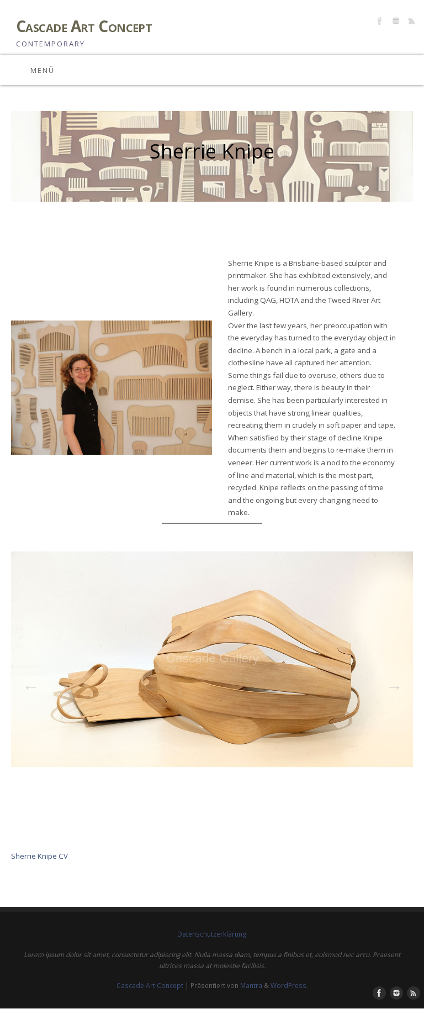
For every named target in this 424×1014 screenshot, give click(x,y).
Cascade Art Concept (84, 26)
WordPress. (289, 985)
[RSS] (410, 22)
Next (390, 681)
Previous (27, 681)
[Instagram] (394, 22)
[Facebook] (378, 22)
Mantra (251, 985)
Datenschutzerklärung (212, 934)
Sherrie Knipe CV (39, 856)
